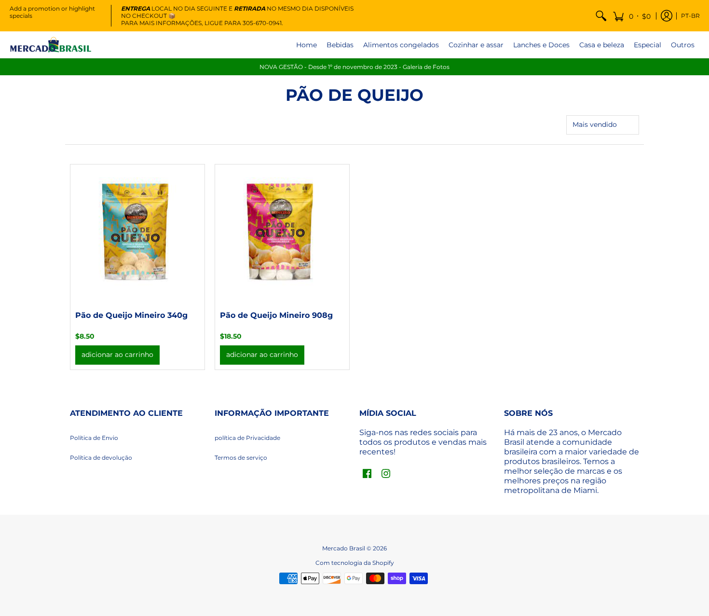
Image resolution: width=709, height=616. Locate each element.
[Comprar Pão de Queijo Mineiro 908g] (282, 231)
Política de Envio (94, 437)
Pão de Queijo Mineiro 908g (276, 315)
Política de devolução (101, 457)
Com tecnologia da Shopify (354, 562)
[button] (632, 15)
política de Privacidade (247, 437)
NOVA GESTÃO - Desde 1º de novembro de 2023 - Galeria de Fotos (354, 66)
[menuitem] (601, 15)
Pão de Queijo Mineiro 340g (131, 315)
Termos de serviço (241, 457)
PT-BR (690, 15)
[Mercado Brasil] (51, 44)
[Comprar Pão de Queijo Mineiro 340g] (137, 231)
